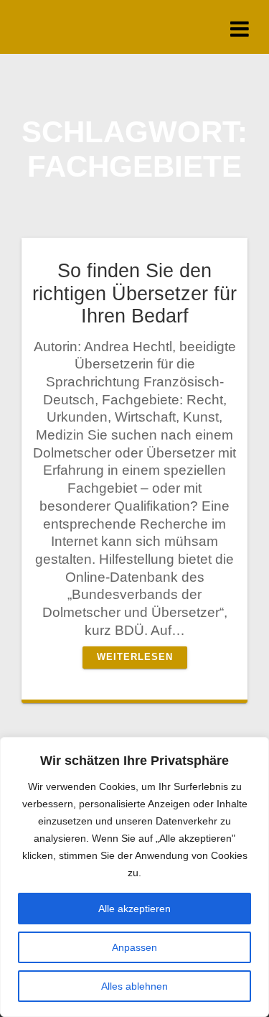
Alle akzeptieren (134, 908)
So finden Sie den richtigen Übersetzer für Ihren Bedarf (134, 293)
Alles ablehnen (134, 986)
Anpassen (134, 947)
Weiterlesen (135, 657)
